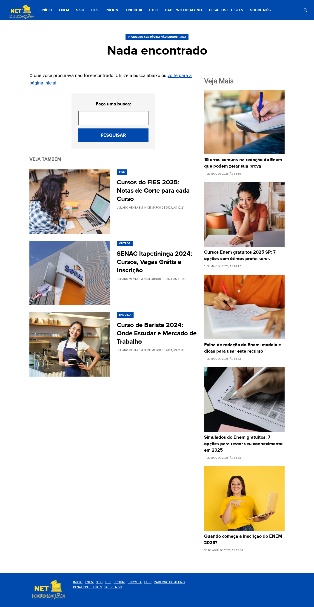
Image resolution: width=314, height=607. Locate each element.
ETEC (153, 10)
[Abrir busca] (305, 10)
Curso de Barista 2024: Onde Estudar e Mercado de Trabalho (157, 333)
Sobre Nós (260, 10)
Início (46, 10)
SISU (80, 10)
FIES (95, 10)
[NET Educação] (20, 12)
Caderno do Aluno (183, 10)
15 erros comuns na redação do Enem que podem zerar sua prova (243, 163)
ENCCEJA (134, 10)
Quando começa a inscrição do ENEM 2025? (243, 540)
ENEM (64, 10)
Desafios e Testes (226, 10)
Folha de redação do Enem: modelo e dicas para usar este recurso (242, 348)
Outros (124, 243)
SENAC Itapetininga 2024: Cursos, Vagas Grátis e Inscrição (154, 262)
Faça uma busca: (113, 104)
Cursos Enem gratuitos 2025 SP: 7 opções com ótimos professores (240, 255)
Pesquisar (113, 135)
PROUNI (112, 10)
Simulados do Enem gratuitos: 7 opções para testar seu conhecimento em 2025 (243, 444)
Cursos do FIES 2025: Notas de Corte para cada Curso (153, 191)
